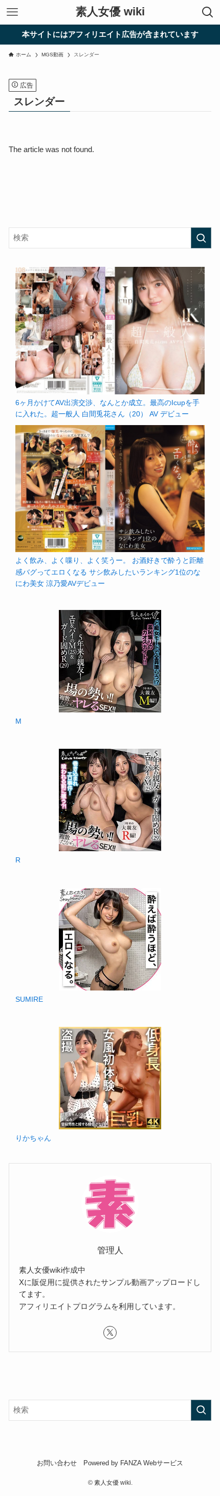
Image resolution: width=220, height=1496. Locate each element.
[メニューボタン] (12, 12)
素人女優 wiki (110, 12)
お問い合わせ (57, 1463)
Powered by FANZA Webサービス (133, 1463)
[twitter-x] (110, 1332)
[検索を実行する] (201, 237)
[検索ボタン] (207, 12)
